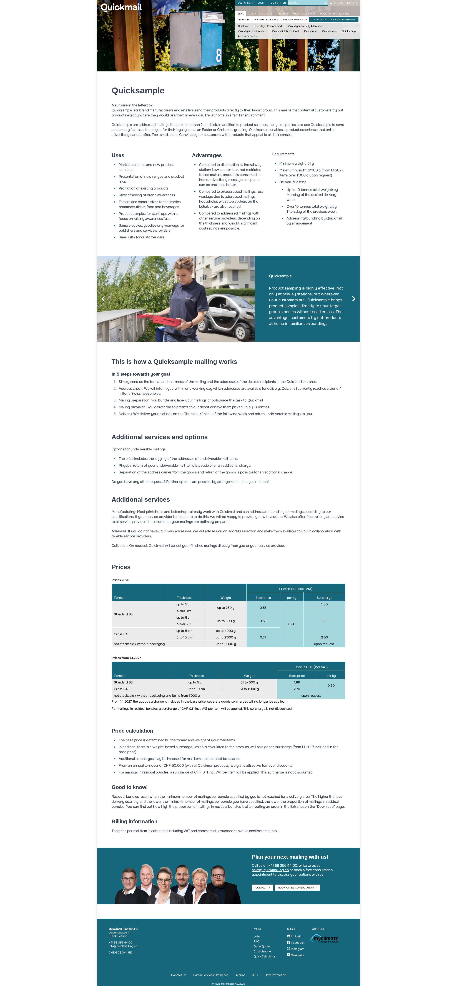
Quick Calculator (264, 956)
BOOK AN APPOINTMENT (343, 19)
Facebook (298, 943)
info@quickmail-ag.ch (123, 946)
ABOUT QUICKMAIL (304, 13)
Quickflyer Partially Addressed (305, 26)
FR (276, 2)
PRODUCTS (244, 19)
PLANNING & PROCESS (266, 19)
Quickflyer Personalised (268, 26)
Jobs (257, 936)
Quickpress (310, 31)
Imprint (240, 975)
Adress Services (247, 36)
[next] (354, 298)
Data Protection (275, 975)
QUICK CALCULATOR (260, 13)
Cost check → (262, 951)
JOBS (261, 2)
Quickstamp (349, 31)
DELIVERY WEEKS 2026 (295, 19)
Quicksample (329, 31)
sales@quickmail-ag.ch (270, 870)
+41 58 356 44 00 (282, 865)
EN (284, 2)
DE (272, 2)
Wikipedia (297, 955)
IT (280, 2)
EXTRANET (352, 2)
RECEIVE (283, 13)
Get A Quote (262, 946)
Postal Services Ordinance (210, 975)
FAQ (256, 941)
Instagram (297, 949)
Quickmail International (285, 31)
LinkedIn (296, 936)
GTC (255, 975)
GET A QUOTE (319, 19)
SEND (240, 13)
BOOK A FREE (296, 887)
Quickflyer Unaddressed (252, 31)
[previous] (103, 298)
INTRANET (338, 2)
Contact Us (178, 975)
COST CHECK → (245, 2)
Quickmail (243, 26)
